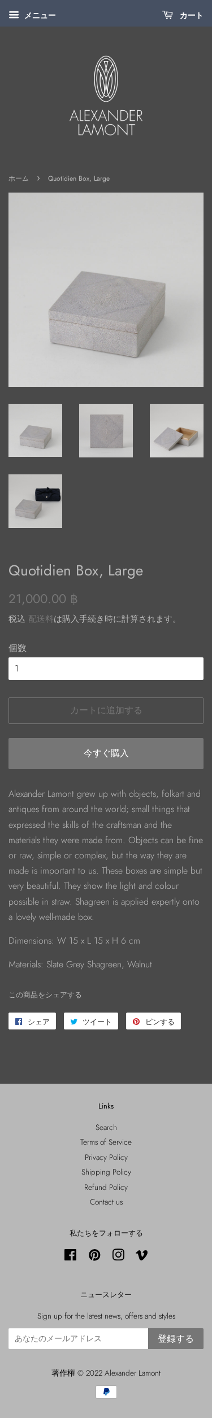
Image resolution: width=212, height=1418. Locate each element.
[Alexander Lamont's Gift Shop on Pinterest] (94, 1257)
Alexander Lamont (133, 1372)
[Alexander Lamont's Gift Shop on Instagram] (118, 1257)
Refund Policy (106, 1187)
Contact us (106, 1201)
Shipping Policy (106, 1171)
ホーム (18, 178)
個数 (17, 648)
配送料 (41, 619)
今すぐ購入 (106, 753)
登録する (176, 1338)
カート (191, 15)
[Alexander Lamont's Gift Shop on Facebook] (70, 1257)
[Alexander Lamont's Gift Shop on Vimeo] (142, 1257)
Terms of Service (106, 1142)
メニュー (39, 15)
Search (106, 1127)
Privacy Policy (106, 1157)
